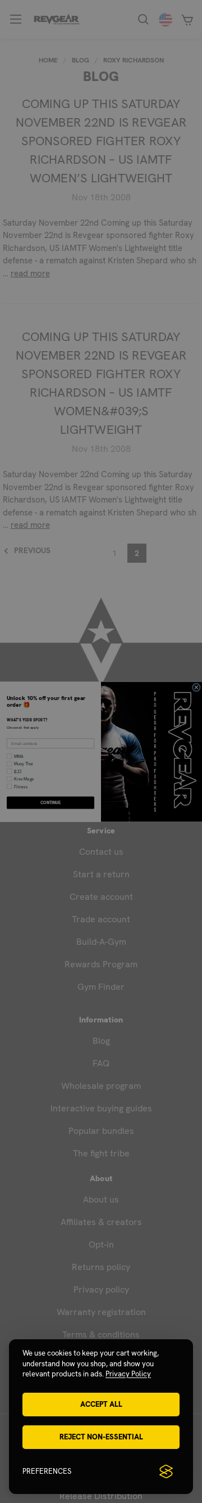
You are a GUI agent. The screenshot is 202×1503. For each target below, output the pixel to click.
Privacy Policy (128, 1374)
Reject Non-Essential (101, 1437)
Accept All (101, 1404)
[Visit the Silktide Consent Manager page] (166, 1471)
